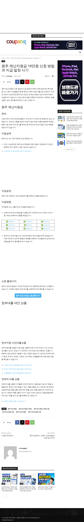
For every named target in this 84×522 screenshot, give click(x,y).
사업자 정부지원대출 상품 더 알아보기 (18, 365)
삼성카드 (47, 225)
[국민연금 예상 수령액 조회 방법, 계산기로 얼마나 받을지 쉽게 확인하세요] (10, 479)
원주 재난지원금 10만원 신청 (41, 409)
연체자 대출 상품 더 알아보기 (14, 401)
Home (3, 58)
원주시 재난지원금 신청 (34, 412)
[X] (22, 82)
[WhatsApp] (32, 82)
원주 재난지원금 (12, 409)
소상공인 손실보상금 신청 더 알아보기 (18, 151)
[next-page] (6, 496)
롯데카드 (11, 222)
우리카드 (11, 225)
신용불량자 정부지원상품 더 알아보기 (17, 373)
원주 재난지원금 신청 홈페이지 (28, 295)
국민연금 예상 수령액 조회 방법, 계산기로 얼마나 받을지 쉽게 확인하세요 (9, 489)
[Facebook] (17, 82)
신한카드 (29, 222)
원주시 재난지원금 (21, 412)
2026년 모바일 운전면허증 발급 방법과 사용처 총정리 (74, 142)
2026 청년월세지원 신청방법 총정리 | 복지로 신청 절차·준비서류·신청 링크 (28, 489)
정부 (8, 58)
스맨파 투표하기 (7, 436)
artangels (9, 76)
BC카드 (29, 225)
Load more (69, 149)
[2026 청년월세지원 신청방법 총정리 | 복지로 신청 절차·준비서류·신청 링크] (28, 479)
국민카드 (47, 222)
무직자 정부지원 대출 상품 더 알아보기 (18, 369)
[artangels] (3, 76)
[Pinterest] (27, 82)
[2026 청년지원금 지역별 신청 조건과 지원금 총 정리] (46, 479)
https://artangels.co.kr (25, 451)
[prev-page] (3, 496)
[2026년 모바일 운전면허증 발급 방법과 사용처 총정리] (61, 143)
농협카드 (29, 228)
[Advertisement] (42, 16)
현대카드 (47, 228)
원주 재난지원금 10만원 (25, 409)
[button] (79, 52)
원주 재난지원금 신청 (8, 412)
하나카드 (11, 228)
